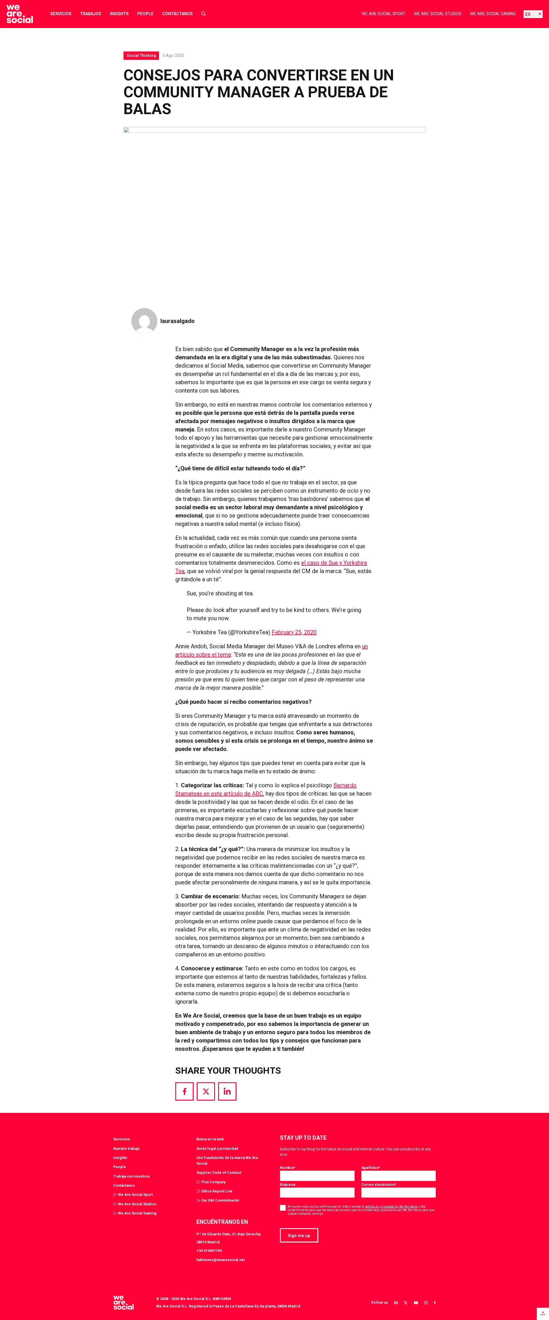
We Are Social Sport (383, 13)
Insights (119, 13)
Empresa (287, 1184)
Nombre (287, 1168)
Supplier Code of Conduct (218, 1172)
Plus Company (213, 1182)
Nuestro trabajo (126, 1148)
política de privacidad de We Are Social (391, 1206)
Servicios (60, 13)
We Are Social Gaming (493, 13)
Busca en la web (210, 1139)
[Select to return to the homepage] (15, 14)
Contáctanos (177, 13)
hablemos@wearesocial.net (220, 1260)
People (145, 13)
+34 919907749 (209, 1250)
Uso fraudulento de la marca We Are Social (227, 1161)
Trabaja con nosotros (131, 1176)
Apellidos (370, 1168)
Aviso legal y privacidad (217, 1148)
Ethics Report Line (216, 1191)
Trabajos (90, 13)
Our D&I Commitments (220, 1200)
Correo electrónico (378, 1184)
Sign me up (299, 1235)
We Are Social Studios (438, 13)
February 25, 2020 (294, 632)
